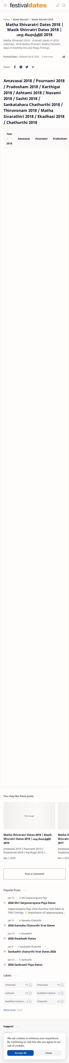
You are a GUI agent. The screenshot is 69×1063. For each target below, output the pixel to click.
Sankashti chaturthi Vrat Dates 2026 (32, 951)
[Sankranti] (26, 959)
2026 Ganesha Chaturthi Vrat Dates (31, 925)
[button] (57, 5)
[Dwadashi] (26, 933)
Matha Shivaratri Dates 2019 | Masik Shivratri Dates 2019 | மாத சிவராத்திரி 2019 (28, 839)
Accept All (20, 1053)
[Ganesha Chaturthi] (31, 920)
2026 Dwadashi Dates (22, 938)
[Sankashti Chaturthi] (30, 946)
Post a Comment (34, 874)
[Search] (63, 5)
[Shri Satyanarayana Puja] (34, 897)
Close (48, 1053)
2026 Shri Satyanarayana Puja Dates (31, 903)
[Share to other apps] (33, 67)
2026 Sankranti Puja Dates (25, 964)
